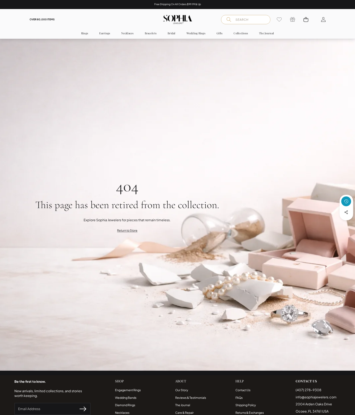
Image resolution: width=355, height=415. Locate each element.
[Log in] (323, 19)
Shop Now (200, 4)
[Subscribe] (83, 409)
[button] (16, 4)
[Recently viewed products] (346, 201)
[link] (279, 19)
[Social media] (346, 212)
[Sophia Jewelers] (177, 19)
